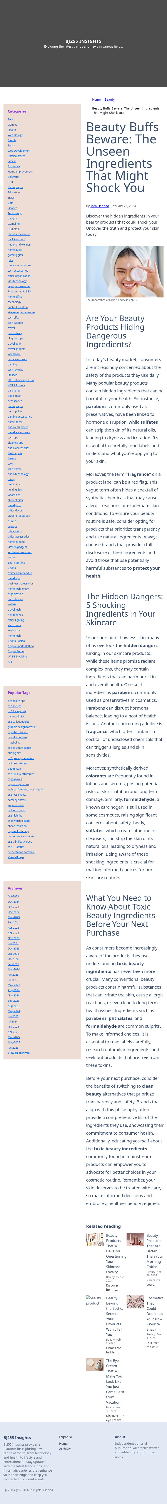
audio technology (18, 474)
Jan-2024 (13, 959)
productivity (15, 333)
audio (11, 557)
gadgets (13, 218)
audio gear (14, 396)
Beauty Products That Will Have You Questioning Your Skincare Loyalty (116, 1253)
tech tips (13, 437)
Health (12, 130)
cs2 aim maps (16, 810)
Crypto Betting (16, 651)
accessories (15, 401)
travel (11, 328)
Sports (12, 145)
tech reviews (15, 370)
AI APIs (12, 521)
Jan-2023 (13, 974)
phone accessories (19, 234)
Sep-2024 (13, 922)
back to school (16, 239)
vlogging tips (15, 338)
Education (14, 192)
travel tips (14, 578)
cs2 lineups (14, 706)
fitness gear (15, 453)
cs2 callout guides (18, 722)
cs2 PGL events (17, 795)
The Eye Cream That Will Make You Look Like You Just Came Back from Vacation (115, 1381)
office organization (19, 276)
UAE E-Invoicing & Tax (21, 380)
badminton (14, 768)
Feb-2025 (13, 1027)
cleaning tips (15, 443)
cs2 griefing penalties (21, 758)
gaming (12, 364)
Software (13, 177)
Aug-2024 (14, 990)
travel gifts (14, 505)
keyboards (14, 630)
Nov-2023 (14, 938)
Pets (10, 119)
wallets (12, 604)
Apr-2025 (13, 1032)
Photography (15, 187)
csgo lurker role (17, 737)
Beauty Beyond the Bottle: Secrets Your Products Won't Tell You (114, 1316)
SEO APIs (13, 229)
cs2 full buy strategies (21, 774)
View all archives (19, 1053)
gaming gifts (15, 255)
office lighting (16, 620)
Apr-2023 (13, 928)
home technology (18, 589)
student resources (19, 516)
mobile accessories (19, 265)
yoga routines (16, 805)
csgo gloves (15, 779)
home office (15, 297)
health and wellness (20, 244)
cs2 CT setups (16, 847)
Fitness (12, 161)
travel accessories (19, 432)
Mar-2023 (14, 917)
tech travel (14, 469)
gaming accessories (20, 416)
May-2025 (14, 1042)
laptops (12, 526)
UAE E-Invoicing (17, 656)
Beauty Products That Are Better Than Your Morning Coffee (155, 1251)
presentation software (21, 852)
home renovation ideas (22, 836)
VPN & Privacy (16, 385)
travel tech (14, 609)
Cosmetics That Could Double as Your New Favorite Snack (155, 1314)
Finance (12, 208)
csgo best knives (18, 732)
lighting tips (15, 489)
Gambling (14, 224)
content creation (18, 307)
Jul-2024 (13, 1021)
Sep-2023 (13, 1001)
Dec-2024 (14, 901)
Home (96, 99)
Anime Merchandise (20, 573)
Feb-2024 (13, 907)
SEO (10, 182)
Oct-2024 (13, 954)
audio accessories (19, 448)
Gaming (12, 124)
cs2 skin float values (20, 841)
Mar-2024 (14, 969)
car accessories (17, 359)
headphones (15, 615)
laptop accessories (19, 286)
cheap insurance (18, 826)
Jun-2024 (13, 943)
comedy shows (17, 800)
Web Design (15, 135)
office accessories (19, 536)
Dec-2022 (14, 912)
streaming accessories (21, 312)
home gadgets (16, 542)
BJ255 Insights (83, 41)
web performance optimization (26, 789)
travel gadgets (16, 349)
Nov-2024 (14, 995)
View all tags (16, 857)
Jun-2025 (13, 1047)
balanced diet (16, 716)
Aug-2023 (14, 1006)
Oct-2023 (13, 896)
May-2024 (14, 1011)
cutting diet (14, 753)
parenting (14, 390)
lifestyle (12, 375)
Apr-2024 (13, 933)
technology (14, 302)
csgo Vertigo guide (19, 821)
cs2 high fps (15, 815)
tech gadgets (15, 323)
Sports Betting (16, 562)
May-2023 (14, 985)
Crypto (12, 568)
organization (15, 594)
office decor (15, 510)
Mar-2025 (14, 1037)
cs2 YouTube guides (20, 748)
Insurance (14, 166)
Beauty (110, 99)
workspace (14, 354)
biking (11, 479)
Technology (15, 213)
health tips (14, 484)
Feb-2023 (13, 964)
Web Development (19, 151)
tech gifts (13, 317)
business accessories (20, 583)
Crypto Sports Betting (21, 646)
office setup (15, 531)
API (10, 662)
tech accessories (18, 270)
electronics (14, 625)
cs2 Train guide (17, 711)
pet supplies (15, 411)
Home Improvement (20, 171)
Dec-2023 (14, 948)
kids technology (17, 281)
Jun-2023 (13, 1016)
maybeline (14, 742)
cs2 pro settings (17, 763)
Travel (11, 197)
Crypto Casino (16, 641)
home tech (14, 635)
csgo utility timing (18, 831)
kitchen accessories (20, 552)
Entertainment (16, 156)
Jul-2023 (13, 980)
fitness (12, 458)
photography (15, 406)
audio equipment (18, 427)
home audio (15, 250)
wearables (14, 495)
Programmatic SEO (19, 291)
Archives (65, 1449)
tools (11, 463)
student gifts (15, 500)
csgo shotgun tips (18, 784)
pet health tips (16, 701)
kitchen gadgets (17, 547)
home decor (15, 422)
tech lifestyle (15, 599)
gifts (10, 260)
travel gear (14, 343)
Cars (10, 203)
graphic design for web (21, 727)
